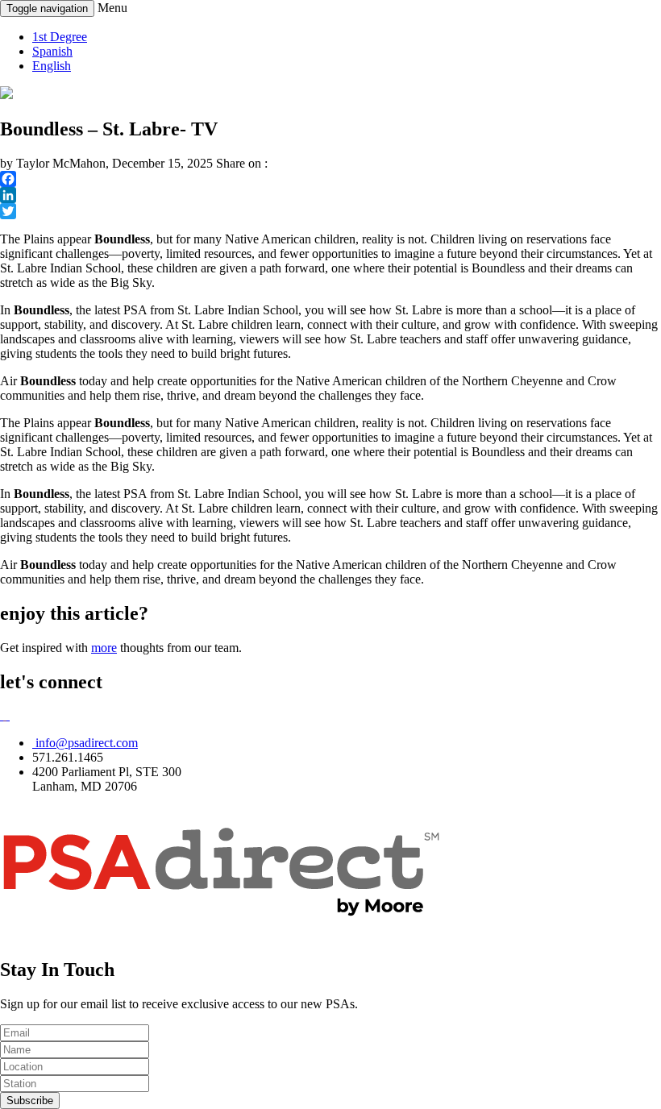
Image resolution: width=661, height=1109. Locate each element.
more (104, 647)
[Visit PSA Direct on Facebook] (1, 715)
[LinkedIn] (330, 195)
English (51, 66)
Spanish (52, 51)
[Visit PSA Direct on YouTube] (4, 715)
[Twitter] (330, 211)
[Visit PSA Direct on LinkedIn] (8, 715)
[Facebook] (330, 179)
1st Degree (59, 37)
